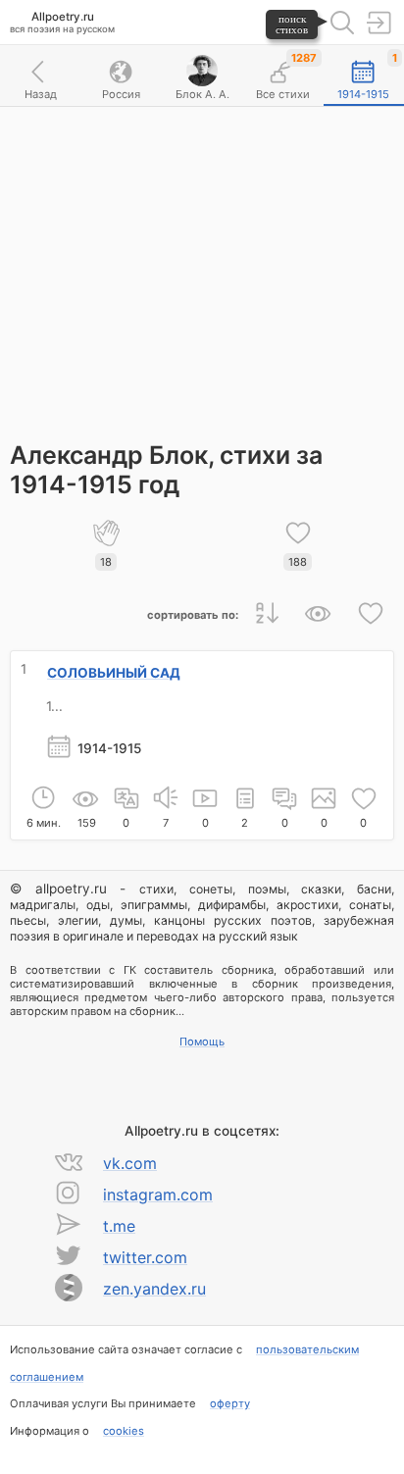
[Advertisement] (202, 264)
